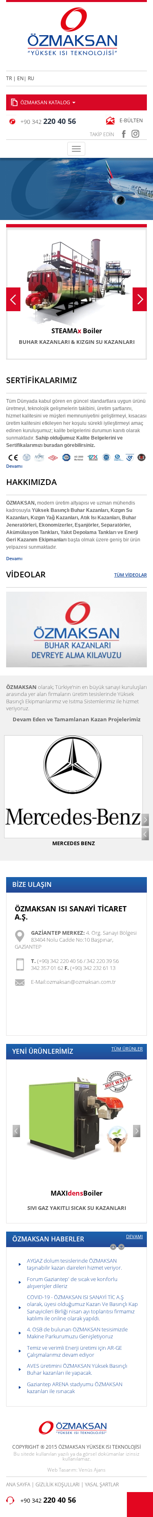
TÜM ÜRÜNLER (127, 1049)
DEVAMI (134, 1236)
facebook (123, 132)
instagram (136, 132)
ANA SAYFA (18, 1484)
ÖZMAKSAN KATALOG (45, 102)
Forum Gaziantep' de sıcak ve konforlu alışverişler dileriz (72, 1282)
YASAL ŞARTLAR (102, 1484)
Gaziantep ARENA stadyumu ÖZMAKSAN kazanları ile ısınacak (74, 1387)
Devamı (14, 466)
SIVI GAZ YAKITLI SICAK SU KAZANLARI (76, 1208)
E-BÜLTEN (131, 120)
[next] (121, 1247)
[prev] (113, 1247)
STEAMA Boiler (76, 330)
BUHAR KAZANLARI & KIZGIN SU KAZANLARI (77, 342)
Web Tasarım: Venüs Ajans (76, 1469)
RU (31, 78)
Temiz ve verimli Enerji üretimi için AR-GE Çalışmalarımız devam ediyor (74, 1351)
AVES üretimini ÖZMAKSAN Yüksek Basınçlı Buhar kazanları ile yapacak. (77, 1369)
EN (20, 78)
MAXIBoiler (76, 1193)
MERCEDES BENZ (73, 843)
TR (9, 78)
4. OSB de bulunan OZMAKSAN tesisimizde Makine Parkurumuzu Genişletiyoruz (77, 1333)
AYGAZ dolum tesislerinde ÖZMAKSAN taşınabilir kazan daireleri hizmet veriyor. (74, 1264)
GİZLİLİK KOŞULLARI (57, 1484)
